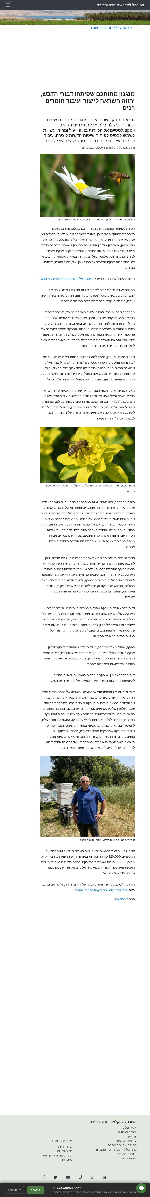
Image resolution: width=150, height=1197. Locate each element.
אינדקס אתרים (127, 1154)
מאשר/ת (35, 1189)
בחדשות (120, 899)
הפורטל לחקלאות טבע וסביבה (120, 5)
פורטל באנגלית (127, 1132)
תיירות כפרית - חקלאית (57, 1155)
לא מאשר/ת (14, 1189)
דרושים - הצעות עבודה (122, 1145)
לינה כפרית (65, 1160)
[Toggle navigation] (8, 5)
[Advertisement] (87, 60)
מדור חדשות (64, 1146)
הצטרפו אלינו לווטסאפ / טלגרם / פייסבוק (66, 279)
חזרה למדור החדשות (110, 27)
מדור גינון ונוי (64, 1151)
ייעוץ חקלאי (129, 1127)
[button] (44, 1177)
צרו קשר (131, 1136)
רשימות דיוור (128, 1158)
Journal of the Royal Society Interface (100, 890)
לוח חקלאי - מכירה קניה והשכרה (116, 1149)
